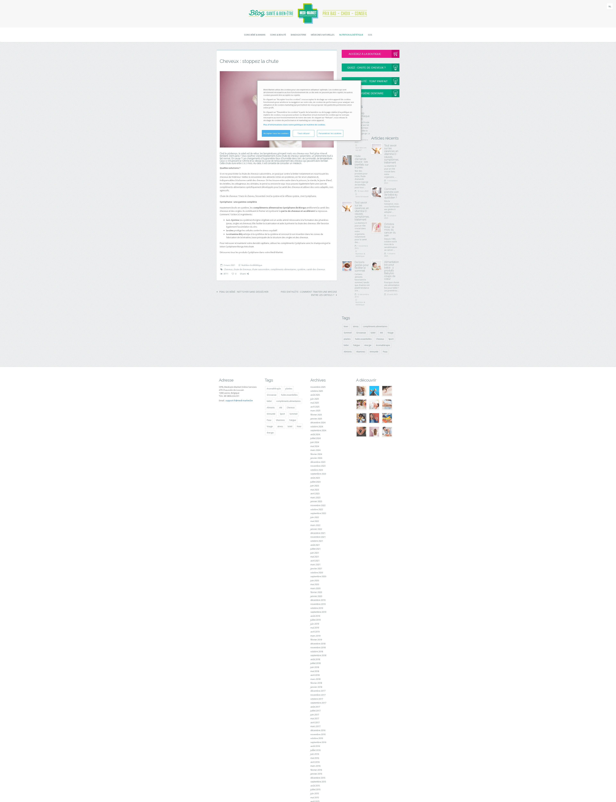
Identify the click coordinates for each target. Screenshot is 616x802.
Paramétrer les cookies (330, 133)
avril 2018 (315, 675)
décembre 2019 (317, 600)
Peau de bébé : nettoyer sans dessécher (243, 291)
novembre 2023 (317, 465)
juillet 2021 (315, 548)
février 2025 (316, 414)
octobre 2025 (316, 391)
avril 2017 (315, 722)
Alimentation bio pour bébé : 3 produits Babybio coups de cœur (391, 270)
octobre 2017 (316, 698)
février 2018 (316, 682)
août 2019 (315, 615)
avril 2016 (315, 762)
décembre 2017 (317, 690)
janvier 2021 (316, 568)
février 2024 (316, 454)
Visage (391, 332)
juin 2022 (314, 517)
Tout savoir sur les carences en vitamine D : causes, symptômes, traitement (362, 211)
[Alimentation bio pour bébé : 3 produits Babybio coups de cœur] (376, 265)
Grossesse (361, 332)
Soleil (373, 332)
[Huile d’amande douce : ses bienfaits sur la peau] (347, 160)
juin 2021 (314, 552)
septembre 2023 (318, 473)
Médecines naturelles (322, 34)
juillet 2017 (315, 710)
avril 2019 (315, 631)
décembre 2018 (317, 643)
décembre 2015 (317, 777)
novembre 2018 (317, 647)
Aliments (348, 351)
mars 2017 (315, 726)
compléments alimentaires (283, 269)
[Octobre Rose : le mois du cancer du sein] (376, 227)
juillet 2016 (315, 750)
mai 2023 (314, 489)
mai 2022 (314, 521)
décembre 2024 (317, 422)
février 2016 (316, 769)
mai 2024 (314, 446)
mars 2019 (315, 635)
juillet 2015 (315, 789)
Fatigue (356, 345)
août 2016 (315, 746)
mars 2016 (315, 765)
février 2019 (316, 639)
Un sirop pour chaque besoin (362, 116)
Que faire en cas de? (360, 148)
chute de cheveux (242, 269)
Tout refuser (303, 133)
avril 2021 (315, 560)
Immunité (374, 351)
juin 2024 (314, 442)
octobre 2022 (316, 509)
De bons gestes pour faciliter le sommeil (362, 266)
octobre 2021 (316, 540)
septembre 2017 (318, 702)
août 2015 (315, 785)
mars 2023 (315, 497)
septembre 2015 (318, 781)
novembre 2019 (317, 604)
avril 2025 (315, 406)
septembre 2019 (318, 611)
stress (355, 326)
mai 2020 (314, 584)
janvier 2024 (316, 458)
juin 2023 (314, 485)
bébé (346, 345)
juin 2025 (314, 398)
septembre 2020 (318, 576)
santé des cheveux (315, 269)
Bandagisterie (298, 34)
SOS (370, 34)
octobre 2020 (316, 572)
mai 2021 (314, 556)
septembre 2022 (318, 513)
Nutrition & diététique (351, 34)
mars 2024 (315, 450)
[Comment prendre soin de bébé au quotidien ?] (376, 192)
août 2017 (315, 706)
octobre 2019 (316, 608)
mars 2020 (315, 588)
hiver (346, 326)
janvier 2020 (316, 596)
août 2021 (315, 544)
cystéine (301, 269)
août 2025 (315, 394)
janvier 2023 (316, 501)
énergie (367, 345)
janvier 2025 (316, 418)
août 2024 (315, 434)
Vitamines (360, 351)
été (381, 332)
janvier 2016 (316, 773)
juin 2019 (314, 623)
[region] (309, 110)
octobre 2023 (316, 469)
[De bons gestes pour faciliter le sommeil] (347, 266)
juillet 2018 (315, 663)
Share (243, 273)
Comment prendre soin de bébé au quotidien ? (391, 193)
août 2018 (315, 659)
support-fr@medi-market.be (239, 400)
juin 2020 (314, 580)
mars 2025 (315, 410)
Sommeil (348, 332)
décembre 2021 (317, 533)
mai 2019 (314, 627)
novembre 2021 (317, 536)
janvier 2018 (316, 687)
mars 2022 (315, 525)
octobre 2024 (316, 426)
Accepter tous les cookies (276, 133)
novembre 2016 (317, 734)
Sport (391, 339)
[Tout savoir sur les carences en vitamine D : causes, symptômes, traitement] (347, 206)
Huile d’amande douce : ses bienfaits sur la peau (361, 162)
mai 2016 (314, 758)
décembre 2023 (317, 462)
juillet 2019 (315, 619)
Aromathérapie (383, 345)
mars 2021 (315, 564)
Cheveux (228, 269)
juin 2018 (314, 667)
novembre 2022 (317, 505)
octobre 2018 (316, 651)
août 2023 (315, 477)
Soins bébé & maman (254, 34)
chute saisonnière (261, 269)
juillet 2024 (315, 438)
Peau (385, 351)
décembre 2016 (317, 730)
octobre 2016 (316, 738)
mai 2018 (314, 671)
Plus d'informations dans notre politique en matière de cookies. (294, 124)
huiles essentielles (363, 339)
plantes (347, 339)
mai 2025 (314, 402)
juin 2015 (314, 793)
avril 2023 (315, 493)
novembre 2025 (317, 386)
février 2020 (316, 592)
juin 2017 (314, 714)
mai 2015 (314, 797)
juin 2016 (314, 754)
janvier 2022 (316, 529)
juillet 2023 (315, 481)
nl (610, 6)
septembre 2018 (318, 655)
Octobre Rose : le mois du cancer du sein (390, 230)
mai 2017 (314, 718)
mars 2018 (315, 679)
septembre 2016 (318, 742)
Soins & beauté (278, 34)
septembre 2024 (318, 430)
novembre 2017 (317, 694)
